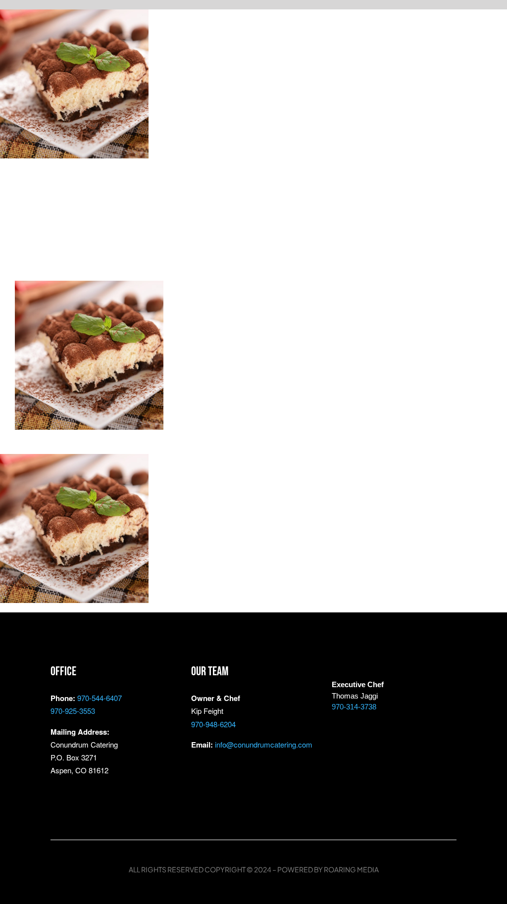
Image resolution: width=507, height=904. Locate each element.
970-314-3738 (354, 707)
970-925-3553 (73, 710)
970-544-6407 (99, 698)
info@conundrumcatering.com (263, 744)
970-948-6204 (213, 724)
